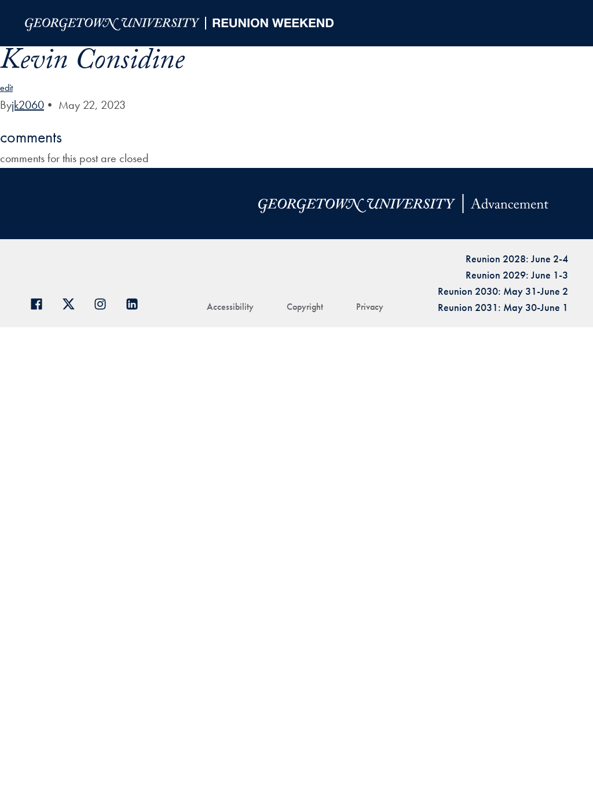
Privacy (369, 307)
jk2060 (28, 104)
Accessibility (230, 307)
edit (6, 88)
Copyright (305, 307)
